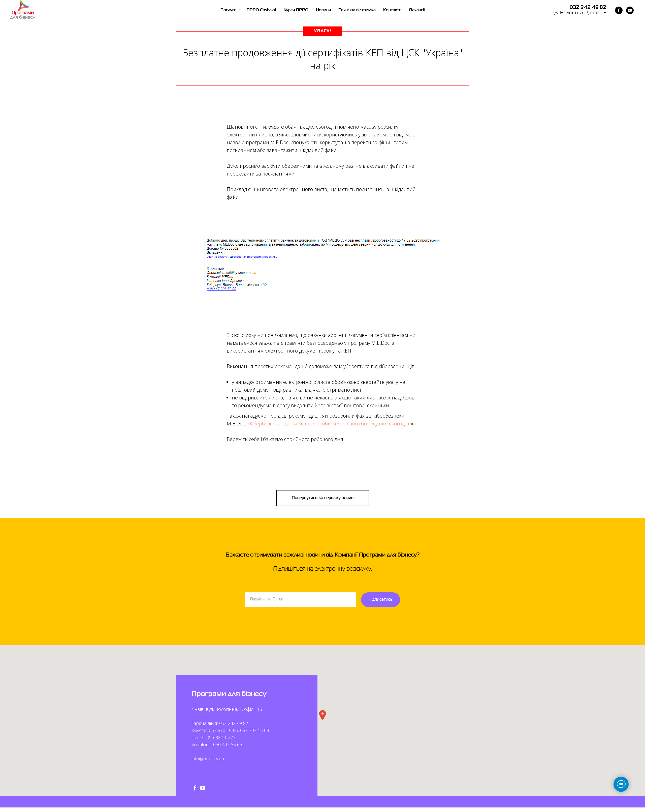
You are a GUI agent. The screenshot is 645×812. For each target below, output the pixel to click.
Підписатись (381, 599)
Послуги (229, 10)
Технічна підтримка (357, 10)
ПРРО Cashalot (261, 10)
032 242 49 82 (588, 7)
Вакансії (417, 10)
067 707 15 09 (254, 730)
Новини (323, 10)
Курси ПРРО (296, 10)
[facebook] (619, 10)
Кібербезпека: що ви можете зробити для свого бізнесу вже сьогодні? (330, 423)
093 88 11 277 (221, 737)
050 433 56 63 (227, 744)
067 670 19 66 (223, 730)
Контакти (392, 10)
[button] (322, 715)
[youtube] (630, 10)
